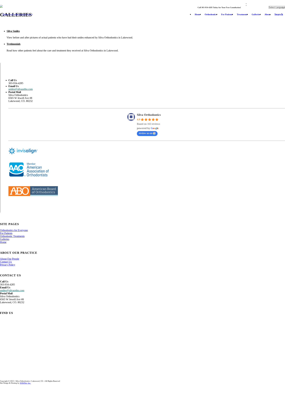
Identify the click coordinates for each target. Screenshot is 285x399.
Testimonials (13, 44)
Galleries (4, 239)
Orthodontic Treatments (12, 236)
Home (3, 242)
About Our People (9, 258)
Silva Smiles (13, 31)
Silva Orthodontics (149, 114)
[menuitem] (198, 14)
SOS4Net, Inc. (25, 383)
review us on (145, 133)
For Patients (6, 233)
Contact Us (6, 261)
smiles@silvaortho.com (20, 89)
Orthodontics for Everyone (14, 230)
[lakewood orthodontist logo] (21, 14)
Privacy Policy (7, 264)
